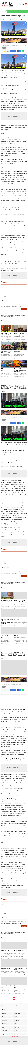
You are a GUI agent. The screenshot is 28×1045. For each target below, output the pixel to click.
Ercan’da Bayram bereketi (13, 11)
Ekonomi (6, 19)
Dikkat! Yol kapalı (5, 950)
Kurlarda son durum (19, 618)
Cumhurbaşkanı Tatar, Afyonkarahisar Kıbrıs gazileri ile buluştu (19, 602)
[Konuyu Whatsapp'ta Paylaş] (23, 51)
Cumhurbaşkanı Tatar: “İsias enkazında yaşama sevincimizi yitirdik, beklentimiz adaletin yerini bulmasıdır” (7, 620)
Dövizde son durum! (19, 636)
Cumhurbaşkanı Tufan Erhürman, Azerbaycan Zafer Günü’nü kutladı (6, 335)
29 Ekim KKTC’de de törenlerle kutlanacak (6, 351)
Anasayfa (2, 19)
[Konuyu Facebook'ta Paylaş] (18, 51)
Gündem (8, 45)
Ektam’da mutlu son (19, 950)
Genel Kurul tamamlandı (20, 333)
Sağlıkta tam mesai (5, 968)
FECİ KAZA (17, 351)
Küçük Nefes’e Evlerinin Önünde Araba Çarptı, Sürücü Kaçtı (6, 602)
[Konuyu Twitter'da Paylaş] (20, 51)
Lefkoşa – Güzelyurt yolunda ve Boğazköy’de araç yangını (20, 370)
